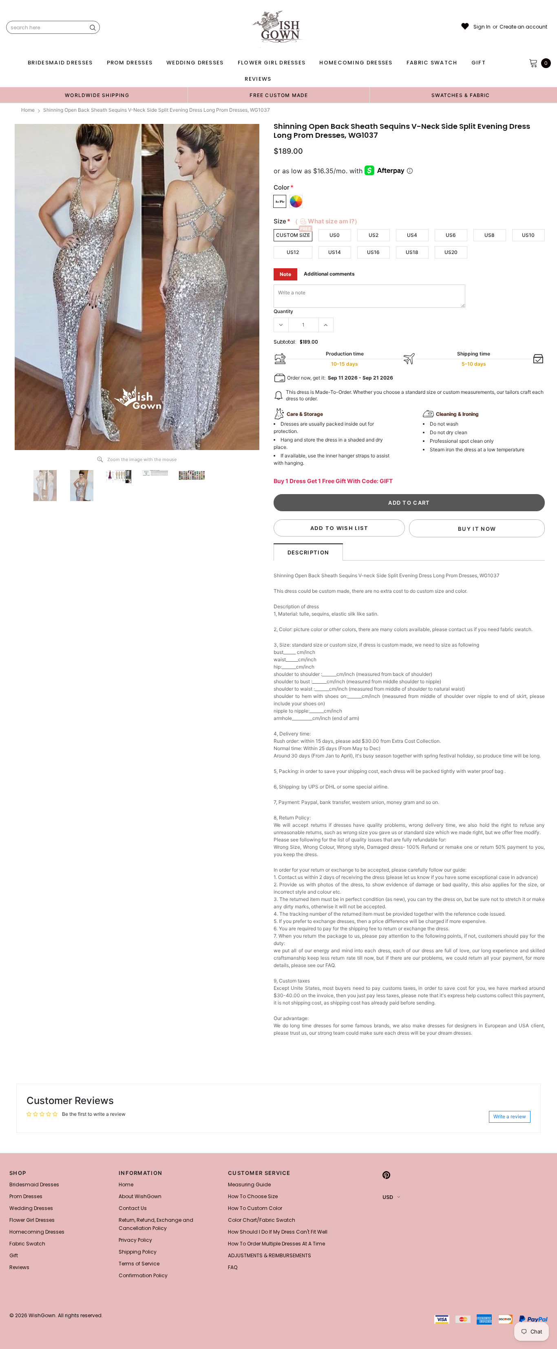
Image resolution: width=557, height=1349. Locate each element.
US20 (451, 252)
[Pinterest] (386, 1175)
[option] (97, 95)
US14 (334, 252)
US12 (293, 252)
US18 (412, 252)
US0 (334, 235)
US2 (373, 235)
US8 (489, 235)
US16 (373, 252)
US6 (451, 235)
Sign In (482, 27)
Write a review (509, 1116)
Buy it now (477, 528)
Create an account (523, 27)
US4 (412, 235)
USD (387, 1197)
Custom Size (293, 235)
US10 (528, 235)
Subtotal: (285, 341)
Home (28, 110)
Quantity (283, 311)
